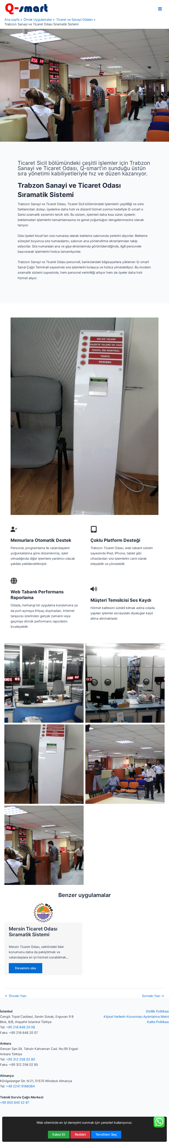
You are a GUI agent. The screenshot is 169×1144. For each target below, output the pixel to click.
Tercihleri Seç (106, 1135)
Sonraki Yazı (153, 996)
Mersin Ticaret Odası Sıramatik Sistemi (33, 931)
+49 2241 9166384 (20, 1086)
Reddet (80, 1135)
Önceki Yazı (15, 996)
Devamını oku (25, 968)
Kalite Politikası (158, 1022)
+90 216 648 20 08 (20, 1027)
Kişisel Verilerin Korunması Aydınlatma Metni (136, 1017)
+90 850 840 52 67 (14, 1103)
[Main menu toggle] (160, 8)
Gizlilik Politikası (157, 1011)
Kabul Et (58, 1135)
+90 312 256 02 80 (20, 1059)
